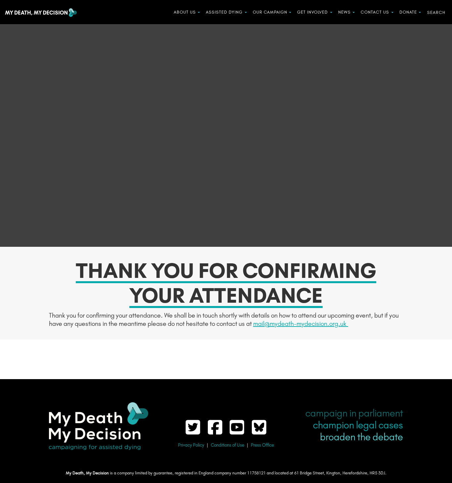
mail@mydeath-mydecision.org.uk (300, 324)
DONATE (408, 12)
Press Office (262, 445)
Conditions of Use (227, 445)
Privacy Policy (191, 445)
